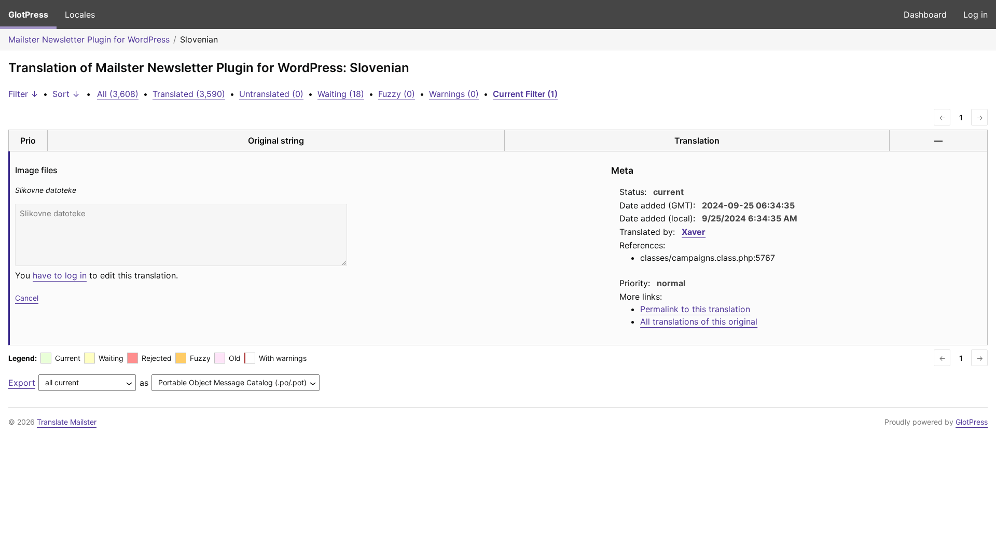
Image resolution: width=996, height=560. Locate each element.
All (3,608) (118, 94)
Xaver (694, 232)
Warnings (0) (454, 94)
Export (21, 382)
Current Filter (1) (525, 94)
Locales (80, 14)
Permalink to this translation (695, 309)
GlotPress (28, 14)
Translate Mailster (66, 421)
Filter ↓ (23, 94)
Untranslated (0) (271, 94)
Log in (975, 14)
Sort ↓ (66, 94)
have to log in (60, 275)
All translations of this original (698, 321)
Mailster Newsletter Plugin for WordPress (89, 39)
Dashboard (925, 14)
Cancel (26, 297)
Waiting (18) (340, 94)
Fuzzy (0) (396, 94)
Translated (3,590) (189, 94)
